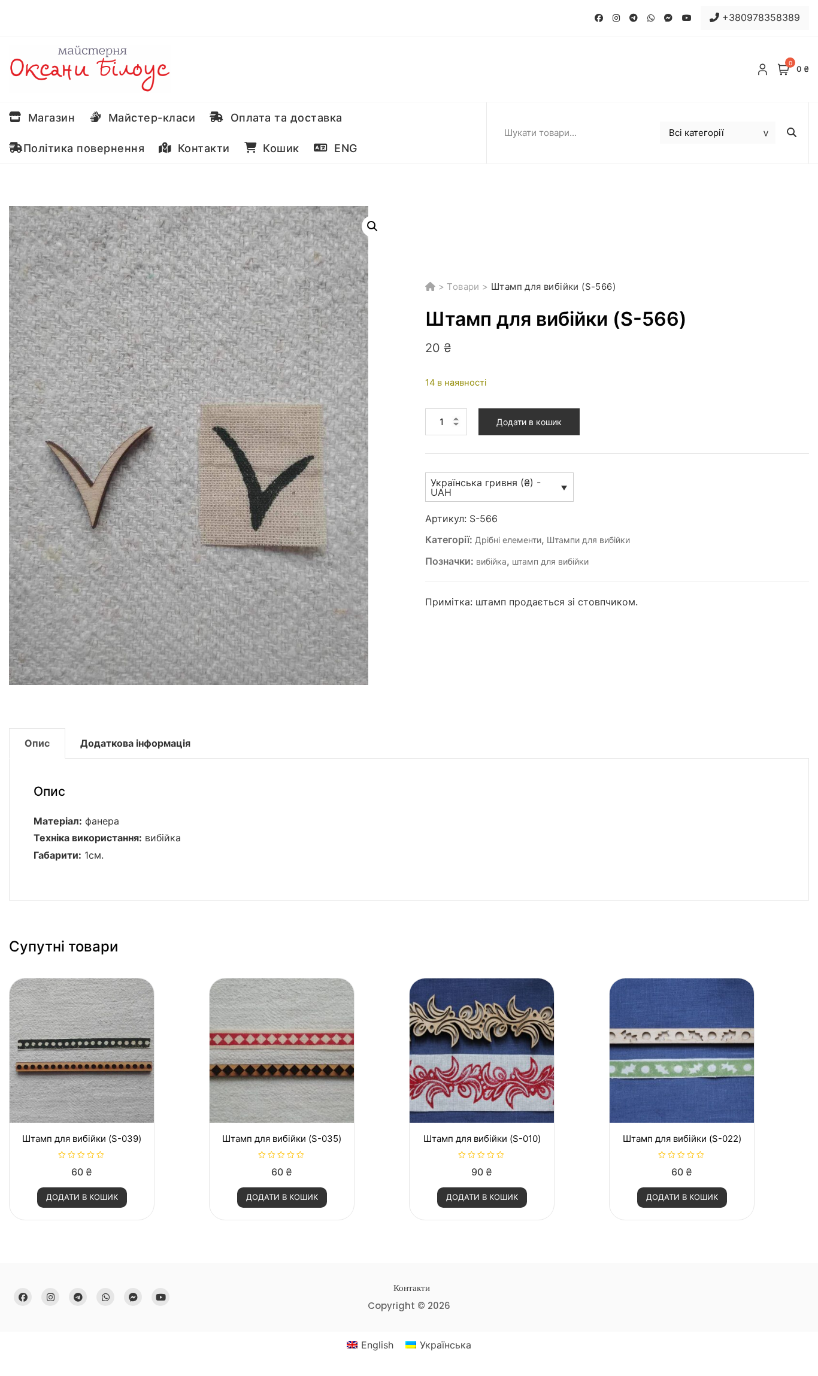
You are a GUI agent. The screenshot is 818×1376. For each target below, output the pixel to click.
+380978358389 (759, 17)
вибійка (491, 561)
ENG (343, 148)
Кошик (277, 148)
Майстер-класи (149, 117)
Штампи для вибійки (588, 540)
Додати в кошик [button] (82, 1197)
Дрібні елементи (508, 540)
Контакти (200, 148)
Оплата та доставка (283, 117)
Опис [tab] (37, 743)
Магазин (48, 117)
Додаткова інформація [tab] (135, 743)
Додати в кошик (529, 422)
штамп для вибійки (550, 561)
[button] (372, 226)
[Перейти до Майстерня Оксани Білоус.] (431, 286)
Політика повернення (84, 148)
